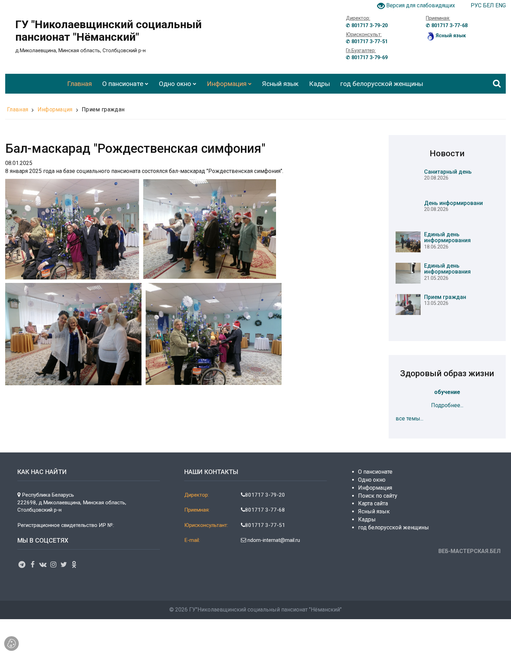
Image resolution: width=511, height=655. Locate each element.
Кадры (367, 519)
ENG (500, 5)
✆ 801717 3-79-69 (367, 58)
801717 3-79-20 (265, 495)
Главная (17, 109)
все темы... (409, 418)
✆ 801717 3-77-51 (367, 42)
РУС (477, 5)
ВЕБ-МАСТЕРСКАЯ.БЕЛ (469, 551)
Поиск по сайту (377, 495)
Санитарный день (448, 171)
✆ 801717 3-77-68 (447, 26)
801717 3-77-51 (265, 525)
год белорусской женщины (393, 527)
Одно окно (372, 479)
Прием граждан (103, 109)
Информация (55, 109)
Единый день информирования (447, 237)
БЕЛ (489, 5)
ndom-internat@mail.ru (273, 540)
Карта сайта (373, 503)
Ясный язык (374, 511)
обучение (447, 392)
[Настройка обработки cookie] (11, 643)
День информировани (453, 203)
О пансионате (375, 471)
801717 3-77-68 (265, 510)
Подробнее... (447, 405)
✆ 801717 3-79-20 (367, 26)
